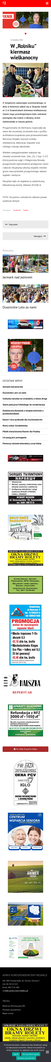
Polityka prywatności (12, 969)
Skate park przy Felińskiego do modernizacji (24, 404)
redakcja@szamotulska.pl (15, 950)
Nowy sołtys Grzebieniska (15, 425)
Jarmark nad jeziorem (13, 386)
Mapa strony (8, 973)
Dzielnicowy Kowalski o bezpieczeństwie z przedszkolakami (23, 412)
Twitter (25, 210)
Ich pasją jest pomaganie (14, 437)
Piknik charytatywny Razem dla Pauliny (21, 431)
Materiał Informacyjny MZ (14, 965)
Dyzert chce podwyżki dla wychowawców (22, 419)
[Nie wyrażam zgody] (47, 1052)
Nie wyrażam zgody (30, 1054)
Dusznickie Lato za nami (14, 392)
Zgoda (16, 1054)
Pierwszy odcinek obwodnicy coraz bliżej (22, 443)
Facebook (17, 210)
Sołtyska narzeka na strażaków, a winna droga (25, 398)
